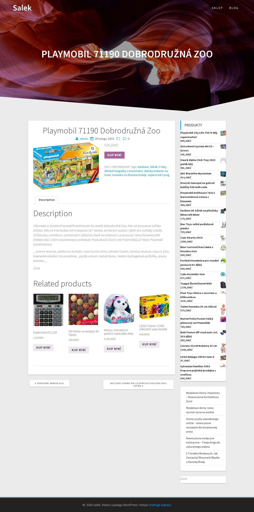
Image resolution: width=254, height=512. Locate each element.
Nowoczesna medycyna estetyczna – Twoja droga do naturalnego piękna (203, 442)
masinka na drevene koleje (129, 175)
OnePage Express (160, 505)
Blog (234, 8)
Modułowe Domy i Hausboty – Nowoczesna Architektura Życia (203, 397)
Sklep (217, 8)
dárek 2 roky (158, 167)
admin (84, 139)
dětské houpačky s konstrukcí (123, 171)
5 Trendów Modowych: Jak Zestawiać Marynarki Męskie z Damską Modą (203, 458)
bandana (143, 167)
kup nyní (114, 155)
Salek (22, 8)
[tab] (46, 199)
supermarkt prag (158, 175)
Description (47, 200)
